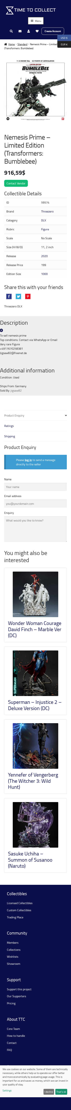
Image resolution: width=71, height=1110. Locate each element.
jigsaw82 (16, 390)
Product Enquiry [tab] (14, 415)
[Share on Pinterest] (28, 296)
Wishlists (12, 957)
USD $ (62, 38)
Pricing (11, 1003)
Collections (13, 950)
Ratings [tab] (9, 426)
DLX (43, 220)
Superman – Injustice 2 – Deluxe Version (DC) (35, 705)
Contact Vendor (16, 183)
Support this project (19, 989)
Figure (45, 229)
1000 (44, 274)
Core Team (13, 1029)
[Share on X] (18, 296)
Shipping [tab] (9, 436)
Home (11, 44)
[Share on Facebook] (9, 296)
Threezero (47, 211)
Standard (22, 44)
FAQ (9, 1050)
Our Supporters (16, 996)
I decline (48, 1091)
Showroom (13, 964)
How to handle (16, 1036)
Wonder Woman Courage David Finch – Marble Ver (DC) (34, 629)
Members (12, 943)
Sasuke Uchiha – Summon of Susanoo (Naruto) (30, 859)
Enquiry (9, 513)
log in (28, 460)
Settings (7, 1090)
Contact (12, 1043)
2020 (44, 256)
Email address (12, 496)
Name (7, 479)
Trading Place (15, 917)
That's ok (61, 1091)
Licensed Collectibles (19, 903)
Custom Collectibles (19, 910)
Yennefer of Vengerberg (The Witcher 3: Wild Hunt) (33, 780)
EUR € (62, 44)
